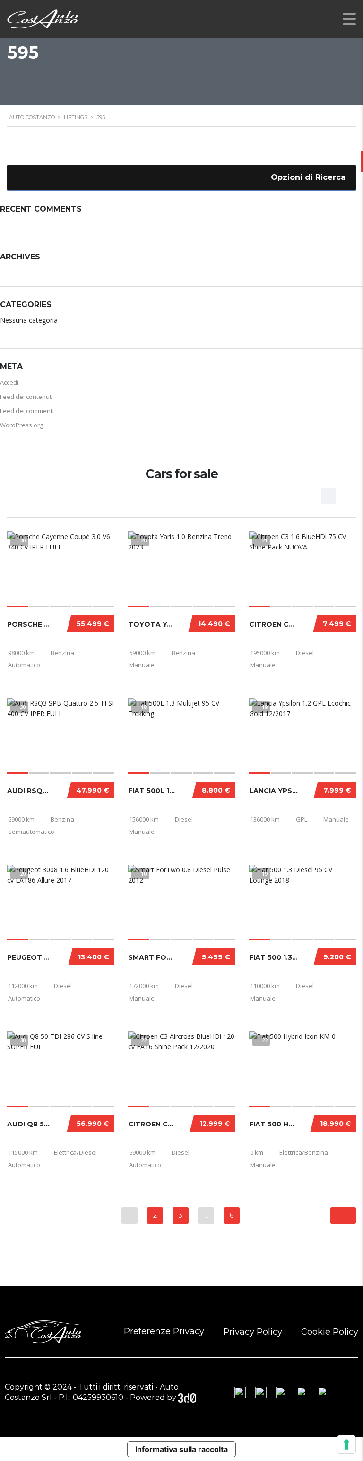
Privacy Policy (252, 1332)
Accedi (9, 382)
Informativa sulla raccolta (181, 1449)
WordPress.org (21, 425)
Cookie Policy (329, 1332)
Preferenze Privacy (164, 1331)
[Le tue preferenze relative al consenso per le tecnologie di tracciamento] (346, 1444)
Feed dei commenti (27, 411)
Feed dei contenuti (26, 396)
